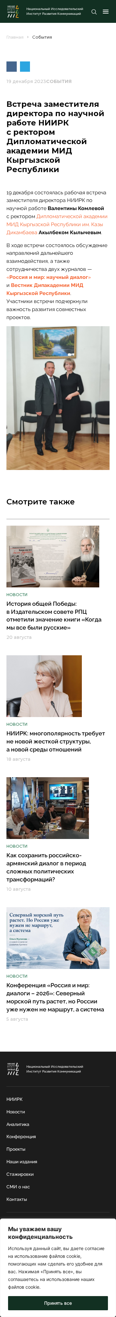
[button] (11, 66)
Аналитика (17, 1124)
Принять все (58, 1303)
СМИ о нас (18, 1186)
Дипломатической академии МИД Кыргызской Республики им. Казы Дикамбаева (57, 224)
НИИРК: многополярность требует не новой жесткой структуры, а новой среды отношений (55, 741)
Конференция (21, 1136)
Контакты (16, 1199)
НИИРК (14, 1099)
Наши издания (21, 1161)
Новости (15, 1111)
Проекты (15, 1149)
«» (48, 277)
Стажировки (20, 1174)
